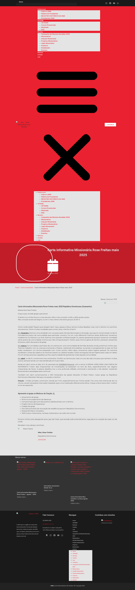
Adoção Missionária (48, 39)
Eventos (44, 50)
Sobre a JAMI (46, 11)
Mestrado (45, 27)
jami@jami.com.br (48, 524)
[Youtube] (114, 3)
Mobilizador (45, 48)
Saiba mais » (21, 497)
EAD (42, 30)
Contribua (75, 531)
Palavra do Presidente (49, 14)
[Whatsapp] (118, 3)
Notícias (40, 52)
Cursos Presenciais (48, 25)
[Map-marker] (47, 535)
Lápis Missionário (47, 43)
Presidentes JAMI (48, 18)
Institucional (42, 9)
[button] (67, 124)
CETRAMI (40, 20)
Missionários (46, 36)
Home (17, 287)
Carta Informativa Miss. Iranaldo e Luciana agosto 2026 (79, 499)
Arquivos (44, 45)
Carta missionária (27, 287)
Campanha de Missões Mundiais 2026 (55, 34)
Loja (39, 57)
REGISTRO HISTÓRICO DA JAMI (53, 16)
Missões (40, 32)
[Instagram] (106, 3)
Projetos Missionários (49, 41)
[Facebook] (110, 3)
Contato (40, 55)
